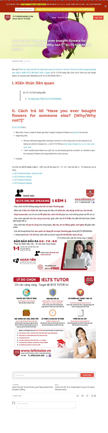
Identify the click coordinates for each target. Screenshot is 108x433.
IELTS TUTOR (17, 127)
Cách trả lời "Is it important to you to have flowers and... (74, 388)
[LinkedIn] (87, 396)
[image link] (7, 17)
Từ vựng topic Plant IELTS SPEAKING (44, 98)
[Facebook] (78, 396)
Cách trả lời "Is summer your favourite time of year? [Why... (32, 388)
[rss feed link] (95, 396)
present (76, 132)
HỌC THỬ (98, 18)
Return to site (17, 396)
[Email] (92, 396)
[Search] (89, 18)
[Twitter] (82, 396)
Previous (16, 385)
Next (56, 385)
